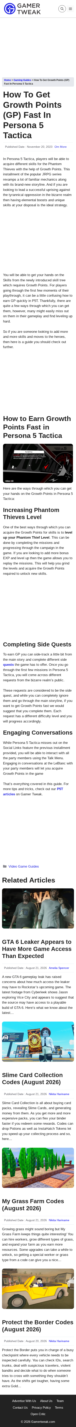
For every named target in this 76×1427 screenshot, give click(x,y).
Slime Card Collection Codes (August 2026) (32, 1078)
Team (60, 1401)
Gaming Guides (22, 80)
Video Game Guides (24, 866)
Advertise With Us (24, 1401)
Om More (61, 146)
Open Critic (38, 1414)
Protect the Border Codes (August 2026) (37, 1326)
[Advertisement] (38, 46)
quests (8, 665)
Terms (59, 1407)
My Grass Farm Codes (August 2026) (33, 1204)
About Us (46, 1401)
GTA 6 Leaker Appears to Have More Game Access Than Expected (37, 949)
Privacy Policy (41, 1407)
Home (7, 80)
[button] (62, 8)
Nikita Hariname (59, 1094)
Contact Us (20, 1407)
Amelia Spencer (59, 967)
